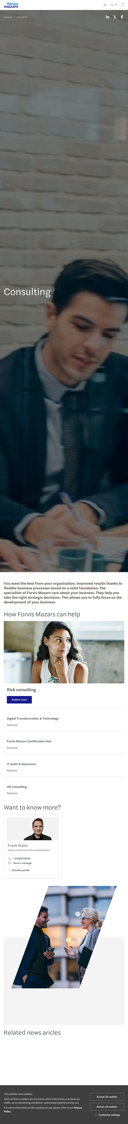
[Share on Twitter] (114, 17)
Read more (12, 724)
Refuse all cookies (107, 1106)
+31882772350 (21, 858)
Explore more (19, 699)
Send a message (22, 863)
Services (8, 16)
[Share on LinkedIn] (107, 17)
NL (112, 5)
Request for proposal (64, 1013)
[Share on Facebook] (122, 17)
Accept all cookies (107, 1096)
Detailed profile (21, 870)
